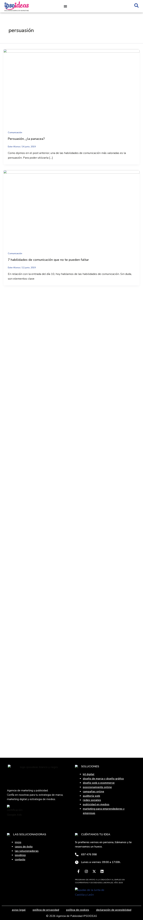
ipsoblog (20, 855)
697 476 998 (89, 854)
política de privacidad (46, 910)
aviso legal (19, 910)
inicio (18, 842)
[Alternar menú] (65, 6)
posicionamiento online (97, 787)
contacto (20, 859)
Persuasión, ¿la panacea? (26, 139)
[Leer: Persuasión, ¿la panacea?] (71, 87)
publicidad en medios (96, 804)
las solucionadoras (27, 851)
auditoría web (91, 796)
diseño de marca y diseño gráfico (103, 778)
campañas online (93, 791)
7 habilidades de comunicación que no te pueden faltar (48, 260)
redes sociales (92, 800)
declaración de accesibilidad (113, 910)
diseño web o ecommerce (99, 783)
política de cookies (77, 910)
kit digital (88, 774)
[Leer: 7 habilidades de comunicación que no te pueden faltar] (71, 208)
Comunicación (15, 132)
